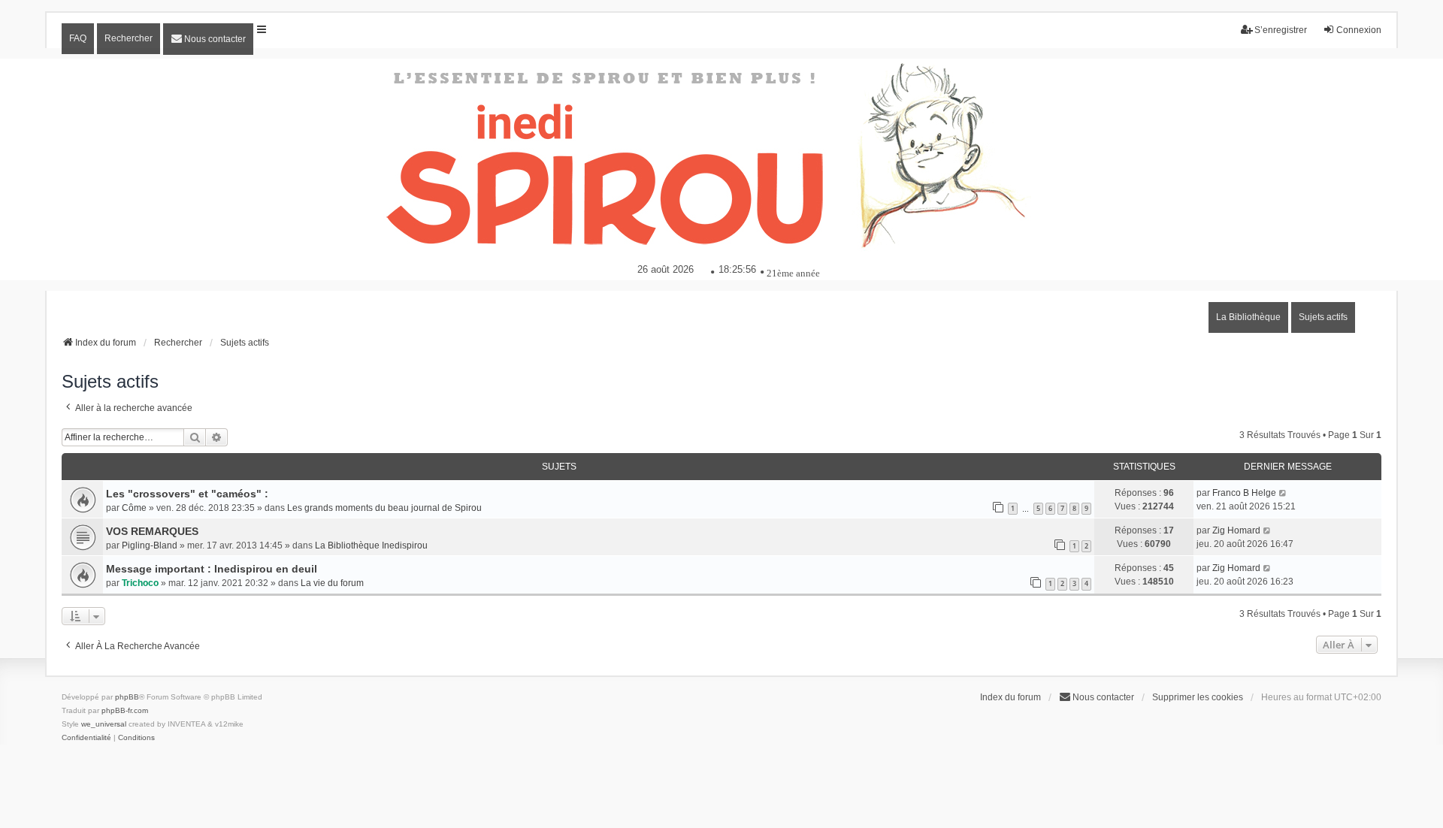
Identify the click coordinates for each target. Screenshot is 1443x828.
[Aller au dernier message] (1283, 493)
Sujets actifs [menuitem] (1323, 317)
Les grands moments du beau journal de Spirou (384, 508)
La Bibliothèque (1248, 317)
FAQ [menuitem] (77, 38)
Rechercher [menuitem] (128, 38)
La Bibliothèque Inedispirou (371, 545)
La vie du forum (332, 583)
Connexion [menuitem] (1358, 30)
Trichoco (140, 583)
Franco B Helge (1244, 493)
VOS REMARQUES (152, 531)
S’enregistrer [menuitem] (1280, 30)
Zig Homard (1236, 530)
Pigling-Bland (149, 545)
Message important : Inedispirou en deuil (211, 569)
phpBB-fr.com (124, 710)
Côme (134, 508)
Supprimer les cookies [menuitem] (1197, 697)
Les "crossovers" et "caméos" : (187, 494)
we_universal (103, 724)
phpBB (127, 697)
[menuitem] (208, 39)
